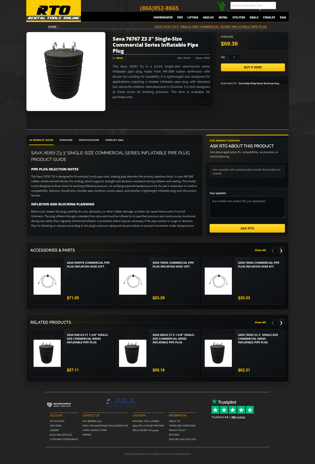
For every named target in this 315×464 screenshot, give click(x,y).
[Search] (283, 5)
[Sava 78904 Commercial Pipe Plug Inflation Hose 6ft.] (218, 281)
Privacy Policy (177, 430)
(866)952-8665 (159, 8)
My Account (57, 421)
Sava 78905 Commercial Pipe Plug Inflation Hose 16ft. (173, 264)
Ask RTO (247, 228)
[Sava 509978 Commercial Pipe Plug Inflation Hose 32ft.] (47, 281)
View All (260, 250)
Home (52, 26)
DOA (283, 17)
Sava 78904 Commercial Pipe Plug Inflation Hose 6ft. (258, 264)
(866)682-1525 (95, 421)
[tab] (183, 140)
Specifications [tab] (89, 140)
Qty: (223, 57)
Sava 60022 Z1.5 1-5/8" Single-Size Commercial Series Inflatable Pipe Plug (174, 338)
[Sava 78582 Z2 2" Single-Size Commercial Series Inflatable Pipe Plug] (218, 353)
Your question (218, 193)
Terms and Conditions (182, 425)
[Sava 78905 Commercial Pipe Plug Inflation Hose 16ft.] (132, 281)
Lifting (192, 17)
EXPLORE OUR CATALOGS (182, 439)
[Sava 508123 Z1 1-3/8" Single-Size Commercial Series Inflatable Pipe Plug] (47, 353)
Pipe (180, 17)
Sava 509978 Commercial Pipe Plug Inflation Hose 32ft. (88, 264)
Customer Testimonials (64, 439)
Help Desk (56, 425)
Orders (54, 430)
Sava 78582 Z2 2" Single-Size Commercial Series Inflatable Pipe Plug (258, 338)
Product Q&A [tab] (114, 140)
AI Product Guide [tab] (41, 140)
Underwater (163, 17)
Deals (254, 17)
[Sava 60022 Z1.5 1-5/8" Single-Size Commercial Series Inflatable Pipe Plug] (132, 353)
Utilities (238, 17)
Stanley (269, 17)
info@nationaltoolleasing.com (109, 425)
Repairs (87, 435)
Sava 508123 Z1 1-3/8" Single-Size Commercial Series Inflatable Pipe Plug (87, 338)
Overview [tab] (66, 140)
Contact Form (98, 430)
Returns (174, 435)
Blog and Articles (61, 435)
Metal (223, 17)
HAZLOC (208, 17)
